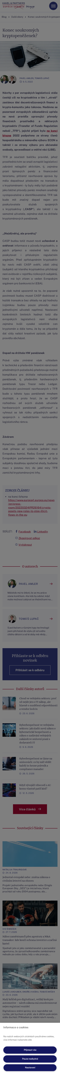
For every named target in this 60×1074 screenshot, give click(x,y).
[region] (30, 1048)
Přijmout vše (30, 1050)
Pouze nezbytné (30, 1059)
